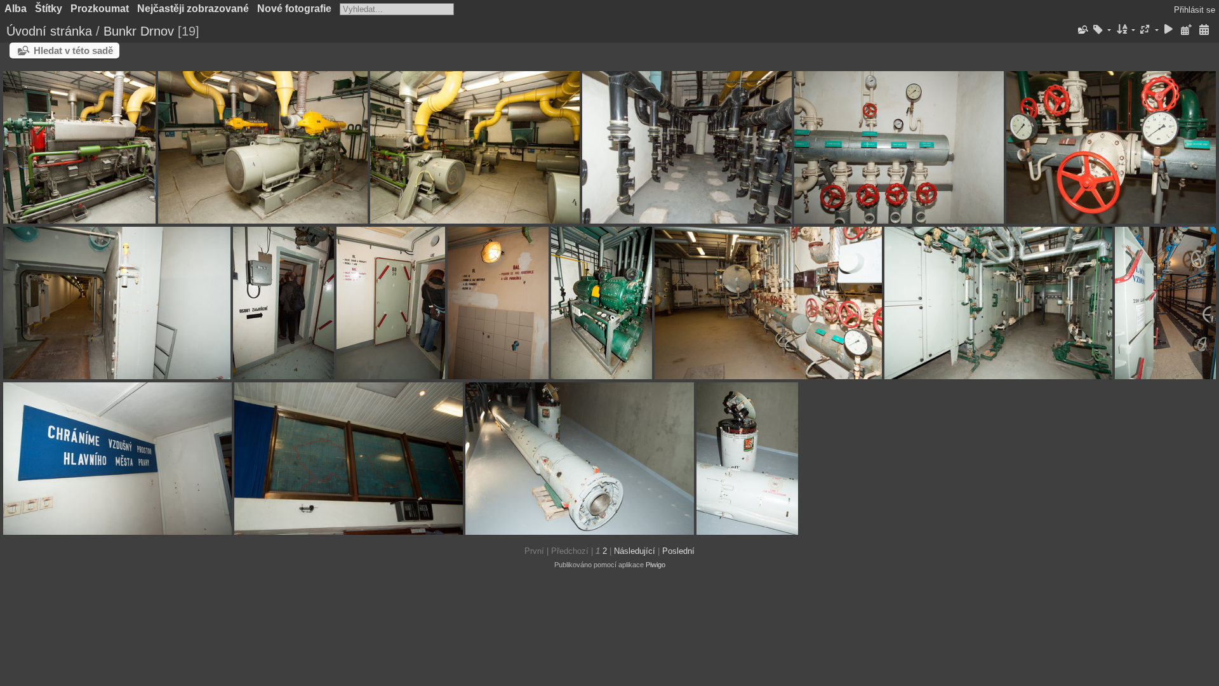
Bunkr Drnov (138, 31)
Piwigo (655, 564)
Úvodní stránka (49, 31)
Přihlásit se (1194, 10)
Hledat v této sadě (73, 50)
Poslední (678, 551)
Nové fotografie (294, 8)
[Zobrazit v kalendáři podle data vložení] (1186, 30)
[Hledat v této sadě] (1082, 29)
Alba (15, 8)
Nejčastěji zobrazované (193, 8)
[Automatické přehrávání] (1168, 30)
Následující (634, 551)
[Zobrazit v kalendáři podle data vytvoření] (1203, 30)
